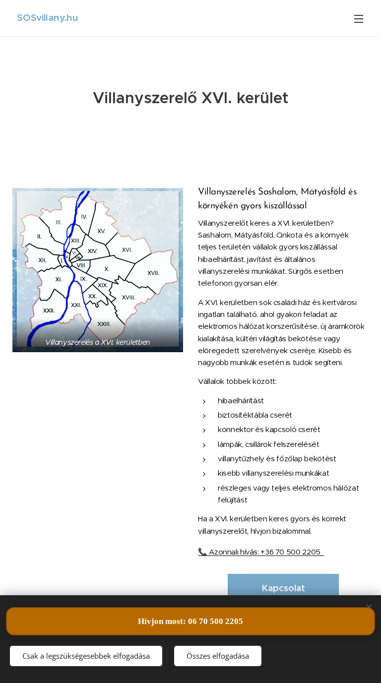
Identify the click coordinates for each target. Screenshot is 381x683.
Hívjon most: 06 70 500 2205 (190, 621)
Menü (359, 18)
